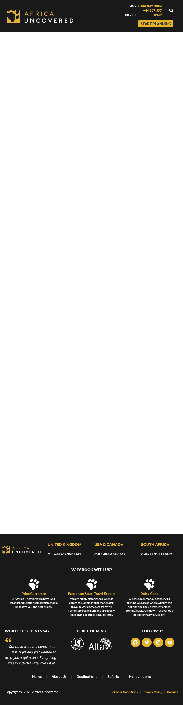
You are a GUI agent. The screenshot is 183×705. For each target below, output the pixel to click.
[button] (171, 11)
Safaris (113, 677)
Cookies (172, 692)
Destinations (87, 677)
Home (37, 677)
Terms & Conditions (124, 692)
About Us (59, 677)
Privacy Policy (152, 692)
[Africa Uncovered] (40, 16)
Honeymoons (140, 677)
